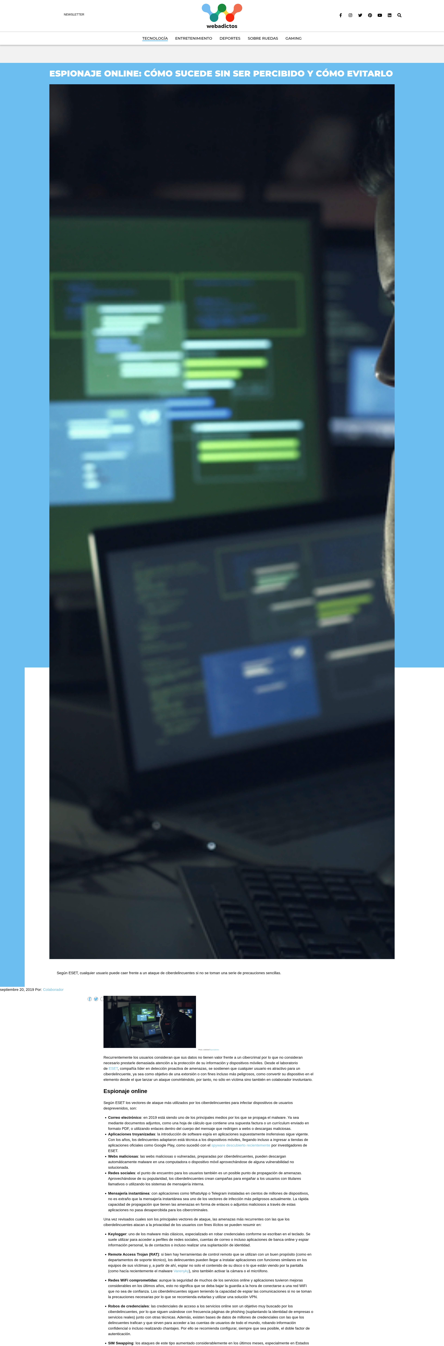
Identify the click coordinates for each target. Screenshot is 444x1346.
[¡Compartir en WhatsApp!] (102, 999)
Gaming (293, 38)
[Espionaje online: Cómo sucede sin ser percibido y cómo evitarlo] (222, 521)
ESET (113, 1068)
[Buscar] (399, 15)
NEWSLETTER (74, 14)
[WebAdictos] (222, 16)
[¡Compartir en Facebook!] (90, 999)
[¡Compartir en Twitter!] (96, 999)
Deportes (230, 38)
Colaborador (53, 989)
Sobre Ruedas (263, 38)
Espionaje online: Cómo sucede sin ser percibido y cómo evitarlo (221, 73)
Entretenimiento (193, 38)
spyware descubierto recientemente (240, 1145)
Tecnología (155, 38)
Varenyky (181, 1271)
